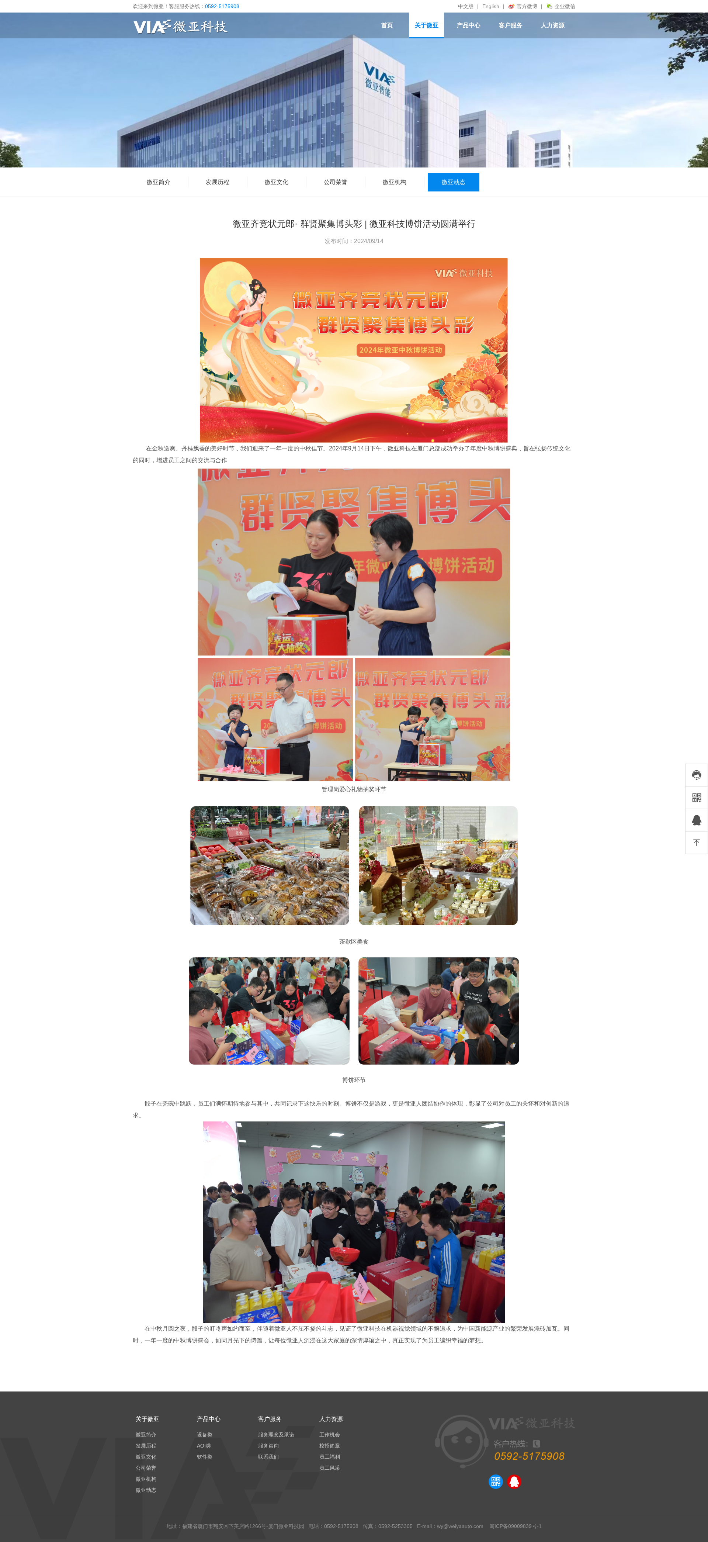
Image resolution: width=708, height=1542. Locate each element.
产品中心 (468, 25)
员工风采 (329, 1468)
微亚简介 (158, 182)
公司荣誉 (335, 182)
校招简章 (329, 1446)
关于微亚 (426, 25)
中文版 (465, 6)
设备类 (204, 1435)
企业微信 (565, 6)
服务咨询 (268, 1446)
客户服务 (511, 25)
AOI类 (204, 1446)
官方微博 (527, 6)
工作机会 (329, 1435)
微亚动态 (453, 182)
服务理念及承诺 (276, 1435)
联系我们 (268, 1457)
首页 (387, 25)
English (490, 6)
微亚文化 (276, 182)
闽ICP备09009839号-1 (515, 1526)
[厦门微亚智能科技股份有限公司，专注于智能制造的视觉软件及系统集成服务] (181, 27)
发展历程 (217, 182)
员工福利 (329, 1457)
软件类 (204, 1457)
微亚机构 (394, 182)
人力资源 (553, 25)
